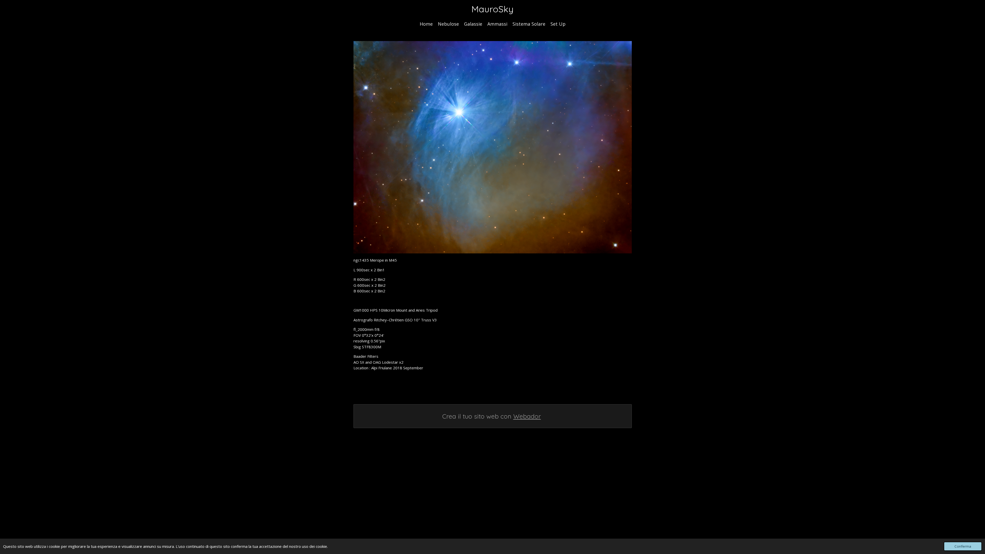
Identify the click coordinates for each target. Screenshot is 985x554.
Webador (527, 416)
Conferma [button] (962, 546)
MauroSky (492, 9)
